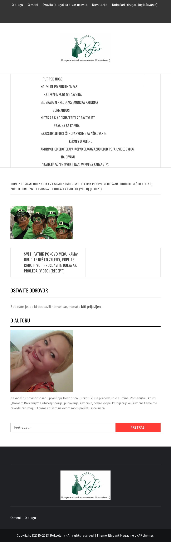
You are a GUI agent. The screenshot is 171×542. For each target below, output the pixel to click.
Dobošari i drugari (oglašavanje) (134, 5)
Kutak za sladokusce (55, 117)
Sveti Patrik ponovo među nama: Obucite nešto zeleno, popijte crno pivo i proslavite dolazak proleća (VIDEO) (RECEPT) (51, 262)
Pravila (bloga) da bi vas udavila (65, 5)
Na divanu (68, 156)
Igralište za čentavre (56, 164)
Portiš (62, 133)
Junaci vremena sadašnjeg (90, 164)
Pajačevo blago (81, 149)
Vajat (91, 117)
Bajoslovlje (49, 133)
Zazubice (98, 149)
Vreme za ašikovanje (91, 133)
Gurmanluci (61, 110)
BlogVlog (127, 149)
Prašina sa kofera (67, 125)
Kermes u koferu (80, 141)
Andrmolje (48, 149)
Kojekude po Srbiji (54, 86)
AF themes (146, 535)
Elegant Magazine (121, 535)
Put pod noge (52, 79)
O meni (33, 5)
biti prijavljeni (91, 306)
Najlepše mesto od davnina (63, 94)
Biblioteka (63, 149)
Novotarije (99, 5)
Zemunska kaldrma (84, 102)
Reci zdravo (78, 117)
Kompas (72, 86)
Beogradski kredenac (56, 102)
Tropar (72, 133)
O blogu (17, 5)
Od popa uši (112, 149)
